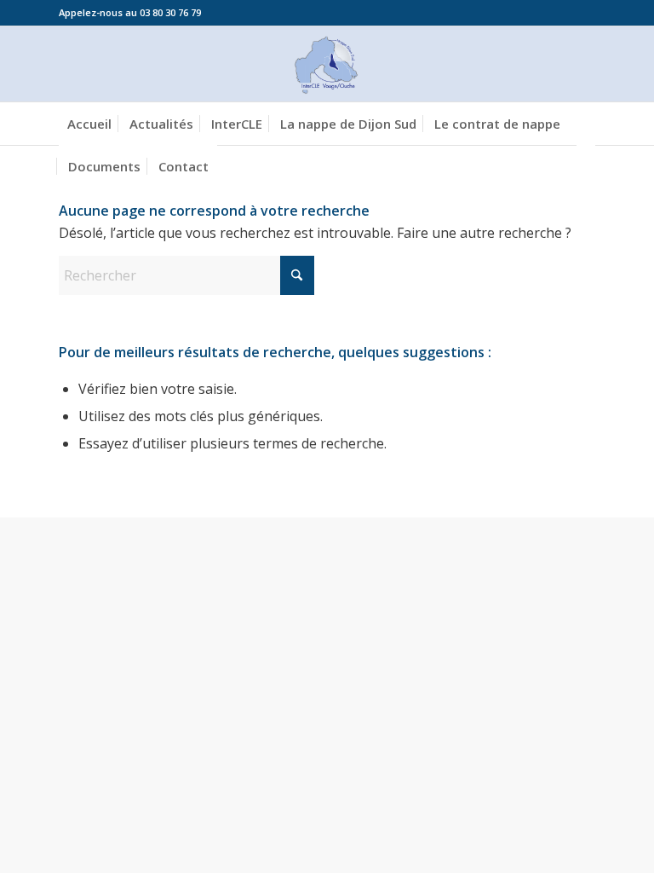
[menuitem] (89, 123)
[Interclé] (327, 63)
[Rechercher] (586, 166)
